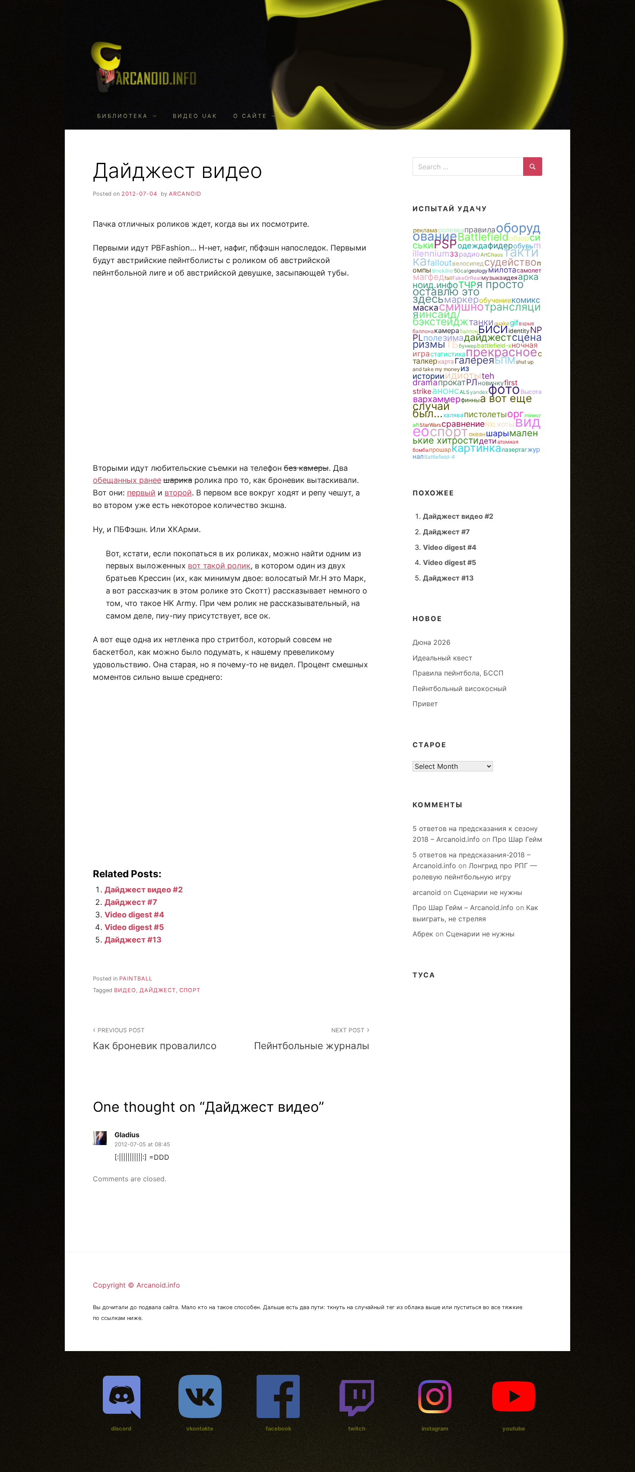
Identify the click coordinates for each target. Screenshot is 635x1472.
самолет (529, 270)
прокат (452, 382)
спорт (189, 990)
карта (446, 361)
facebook (278, 1428)
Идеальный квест (443, 658)
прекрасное (501, 351)
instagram (435, 1428)
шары (497, 433)
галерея (474, 360)
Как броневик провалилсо (154, 1039)
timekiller (443, 270)
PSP (445, 244)
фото (504, 389)
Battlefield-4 (439, 457)
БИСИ (493, 329)
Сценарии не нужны (488, 892)
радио (469, 254)
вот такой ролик (219, 565)
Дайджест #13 (133, 939)
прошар (440, 449)
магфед (428, 277)
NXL (491, 424)
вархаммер (436, 399)
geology (478, 270)
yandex (479, 392)
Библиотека (122, 116)
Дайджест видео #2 (144, 889)
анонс (445, 390)
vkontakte (199, 1428)
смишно (461, 306)
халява (453, 415)
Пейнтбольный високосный (460, 688)
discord (121, 1428)
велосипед (468, 263)
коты (505, 424)
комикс (525, 300)
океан (477, 434)
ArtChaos (491, 254)
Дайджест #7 (131, 902)
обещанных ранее (127, 480)
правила (479, 229)
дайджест (158, 990)
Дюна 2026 (432, 642)
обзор (519, 238)
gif (514, 322)
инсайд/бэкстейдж (440, 318)
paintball (135, 978)
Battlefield (482, 236)
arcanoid (185, 193)
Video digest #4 (134, 914)
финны (470, 400)
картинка (476, 447)
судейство (510, 262)
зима (453, 337)
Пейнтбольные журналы (311, 1039)
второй (178, 492)
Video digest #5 (134, 927)
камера (446, 330)
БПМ (505, 360)
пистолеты (485, 414)
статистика (447, 354)
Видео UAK (195, 116)
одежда (472, 245)
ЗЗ (454, 254)
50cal (461, 270)
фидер (500, 245)
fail (448, 278)
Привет (425, 703)
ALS (465, 392)
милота (502, 269)
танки (481, 322)
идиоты (463, 375)
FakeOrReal (466, 278)
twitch (356, 1428)
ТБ (452, 344)
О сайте (250, 116)
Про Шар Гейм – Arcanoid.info (463, 907)
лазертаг (514, 449)
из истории (441, 372)
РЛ (471, 382)
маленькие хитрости (475, 436)
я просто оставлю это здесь (468, 291)
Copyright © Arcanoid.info (136, 1285)
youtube (513, 1428)
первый (141, 492)
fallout (439, 262)
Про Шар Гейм (517, 839)
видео (125, 990)
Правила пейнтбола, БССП (458, 673)
